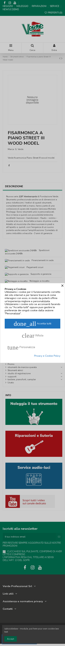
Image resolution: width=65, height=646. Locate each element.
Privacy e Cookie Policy (47, 355)
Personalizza (21, 347)
